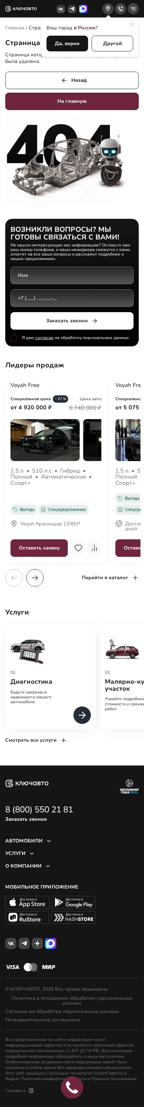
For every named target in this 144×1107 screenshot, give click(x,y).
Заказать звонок (67, 320)
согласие (44, 337)
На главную (72, 101)
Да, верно (67, 43)
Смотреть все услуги (31, 740)
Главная (14, 27)
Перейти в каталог (105, 577)
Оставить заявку (39, 548)
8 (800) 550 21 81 (39, 809)
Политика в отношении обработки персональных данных (72, 1001)
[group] (50, 676)
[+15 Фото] (55, 440)
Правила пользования (114, 1078)
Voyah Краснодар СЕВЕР (50, 524)
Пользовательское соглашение (42, 1020)
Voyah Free (24, 385)
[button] (35, 578)
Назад (79, 80)
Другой (112, 43)
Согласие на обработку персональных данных (62, 1011)
